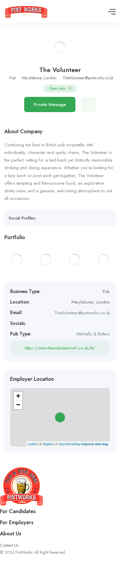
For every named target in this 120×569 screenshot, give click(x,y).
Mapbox (48, 443)
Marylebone (31, 78)
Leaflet (32, 443)
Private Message (49, 104)
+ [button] (18, 396)
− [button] (18, 404)
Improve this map (95, 444)
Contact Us (9, 545)
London (50, 78)
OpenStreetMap (69, 443)
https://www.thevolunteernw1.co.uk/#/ (60, 348)
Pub (12, 78)
